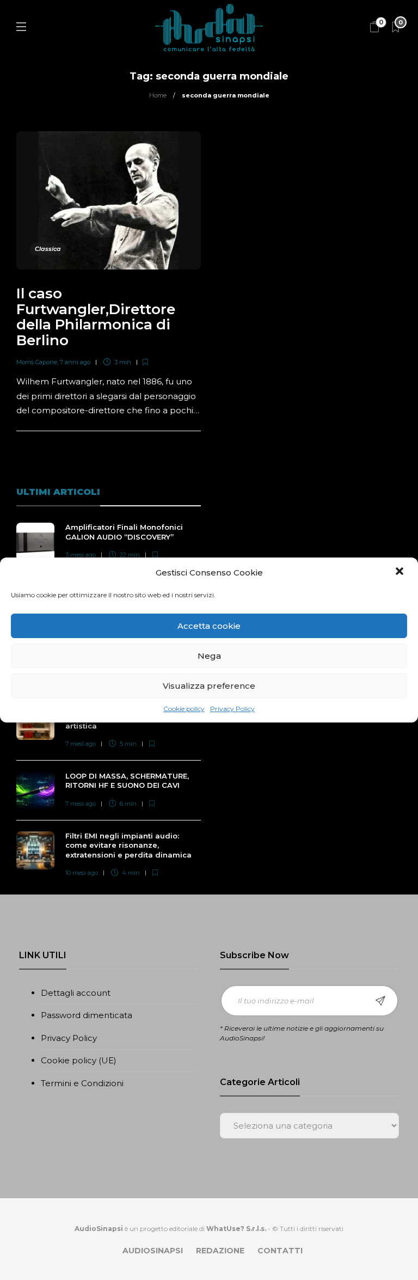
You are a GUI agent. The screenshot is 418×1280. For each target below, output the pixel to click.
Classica (48, 249)
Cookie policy (184, 709)
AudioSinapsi (152, 1250)
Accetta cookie (209, 626)
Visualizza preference (209, 686)
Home (158, 95)
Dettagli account (75, 993)
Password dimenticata (86, 1015)
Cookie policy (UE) (78, 1060)
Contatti (280, 1250)
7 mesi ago (80, 744)
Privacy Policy (232, 709)
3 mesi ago (80, 555)
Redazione (220, 1250)
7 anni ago (75, 362)
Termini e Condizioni (82, 1083)
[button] (400, 572)
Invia (380, 1001)
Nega (209, 656)
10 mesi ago (81, 873)
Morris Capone (36, 362)
